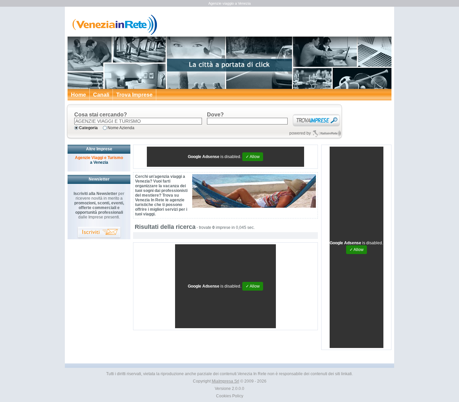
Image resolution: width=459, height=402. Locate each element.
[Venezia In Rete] (113, 33)
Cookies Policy (229, 396)
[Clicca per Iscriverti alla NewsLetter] (99, 233)
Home (78, 95)
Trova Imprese (134, 95)
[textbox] (138, 121)
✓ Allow (253, 156)
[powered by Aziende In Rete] (326, 133)
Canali (101, 95)
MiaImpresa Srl (225, 381)
